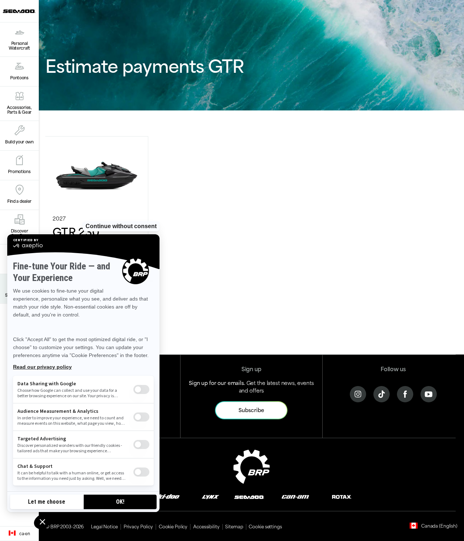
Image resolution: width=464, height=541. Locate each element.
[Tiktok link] (381, 393)
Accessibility (206, 526)
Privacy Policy (138, 526)
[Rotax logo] (341, 496)
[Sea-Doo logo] (19, 11)
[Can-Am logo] (295, 496)
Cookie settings (265, 526)
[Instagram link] (358, 393)
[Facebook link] (405, 393)
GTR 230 (76, 231)
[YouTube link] (428, 393)
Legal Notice (104, 526)
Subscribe (251, 410)
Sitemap (234, 526)
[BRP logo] (251, 465)
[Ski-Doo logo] (166, 496)
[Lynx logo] (210, 496)
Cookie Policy (173, 526)
